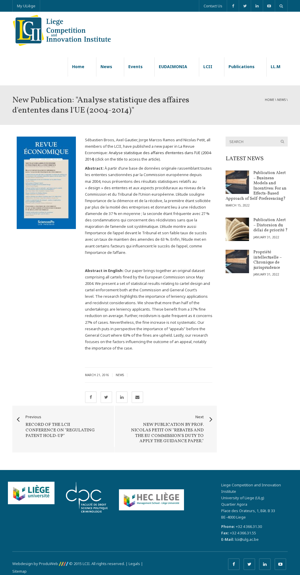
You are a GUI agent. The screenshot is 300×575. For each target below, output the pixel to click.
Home (78, 66)
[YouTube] (269, 6)
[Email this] (137, 397)
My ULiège (26, 5)
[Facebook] (233, 6)
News (106, 66)
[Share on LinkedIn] (122, 397)
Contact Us (213, 5)
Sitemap (19, 571)
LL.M (275, 66)
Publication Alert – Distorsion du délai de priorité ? (270, 225)
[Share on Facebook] (91, 397)
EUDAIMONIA (173, 66)
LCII (207, 66)
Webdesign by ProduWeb (35, 563)
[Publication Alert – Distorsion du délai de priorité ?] (237, 229)
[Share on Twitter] (106, 397)
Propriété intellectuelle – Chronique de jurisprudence (267, 260)
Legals (134, 563)
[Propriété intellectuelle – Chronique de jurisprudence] (237, 261)
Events (135, 66)
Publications (242, 66)
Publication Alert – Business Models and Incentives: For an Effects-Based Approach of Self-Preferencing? (256, 186)
